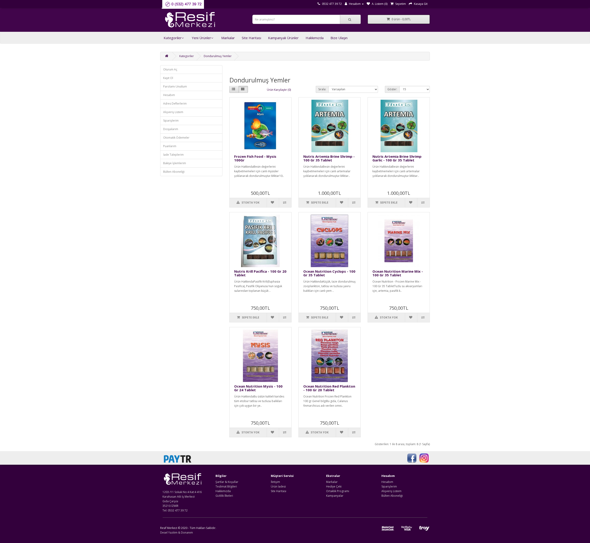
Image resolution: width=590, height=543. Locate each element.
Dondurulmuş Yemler (218, 56)
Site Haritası (251, 37)
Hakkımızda (315, 37)
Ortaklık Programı (337, 491)
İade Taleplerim (173, 155)
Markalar (228, 37)
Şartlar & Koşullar (226, 482)
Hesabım (169, 95)
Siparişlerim (171, 121)
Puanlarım (169, 146)
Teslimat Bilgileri (226, 486)
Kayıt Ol (168, 78)
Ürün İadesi (278, 486)
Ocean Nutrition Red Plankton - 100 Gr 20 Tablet (329, 388)
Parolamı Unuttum (175, 86)
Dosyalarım (170, 129)
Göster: (392, 89)
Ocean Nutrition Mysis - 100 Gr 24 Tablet (258, 388)
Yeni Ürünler (201, 37)
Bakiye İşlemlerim (174, 163)
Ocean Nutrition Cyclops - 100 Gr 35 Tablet (329, 273)
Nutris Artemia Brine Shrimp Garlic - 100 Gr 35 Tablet (397, 158)
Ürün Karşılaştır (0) (279, 90)
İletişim (275, 482)
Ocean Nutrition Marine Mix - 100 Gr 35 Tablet (397, 273)
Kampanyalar (334, 496)
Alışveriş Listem (173, 112)
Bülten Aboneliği (174, 172)
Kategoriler (173, 37)
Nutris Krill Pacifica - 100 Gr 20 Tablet (260, 273)
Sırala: (322, 89)
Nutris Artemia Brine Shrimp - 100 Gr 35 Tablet (329, 158)
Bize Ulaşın (339, 37)
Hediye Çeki (334, 486)
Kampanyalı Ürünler (283, 37)
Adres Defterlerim (175, 103)
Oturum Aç (170, 69)
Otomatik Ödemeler (176, 138)
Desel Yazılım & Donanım (176, 532)
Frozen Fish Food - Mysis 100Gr (255, 158)
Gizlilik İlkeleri (224, 496)
